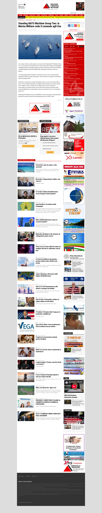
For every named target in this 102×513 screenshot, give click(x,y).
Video (76, 15)
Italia (56, 15)
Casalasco (32, 15)
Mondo (66, 15)
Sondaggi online (45, 121)
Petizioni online (23, 121)
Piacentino (44, 15)
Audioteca (68, 410)
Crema (38, 15)
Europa (61, 15)
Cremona (25, 15)
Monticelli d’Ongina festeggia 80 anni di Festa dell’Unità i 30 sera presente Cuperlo (57, 17)
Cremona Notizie (21, 476)
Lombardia (51, 15)
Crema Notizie (28, 476)
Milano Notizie (34, 476)
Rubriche (71, 15)
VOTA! (51, 152)
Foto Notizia (68, 333)
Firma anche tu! (28, 146)
